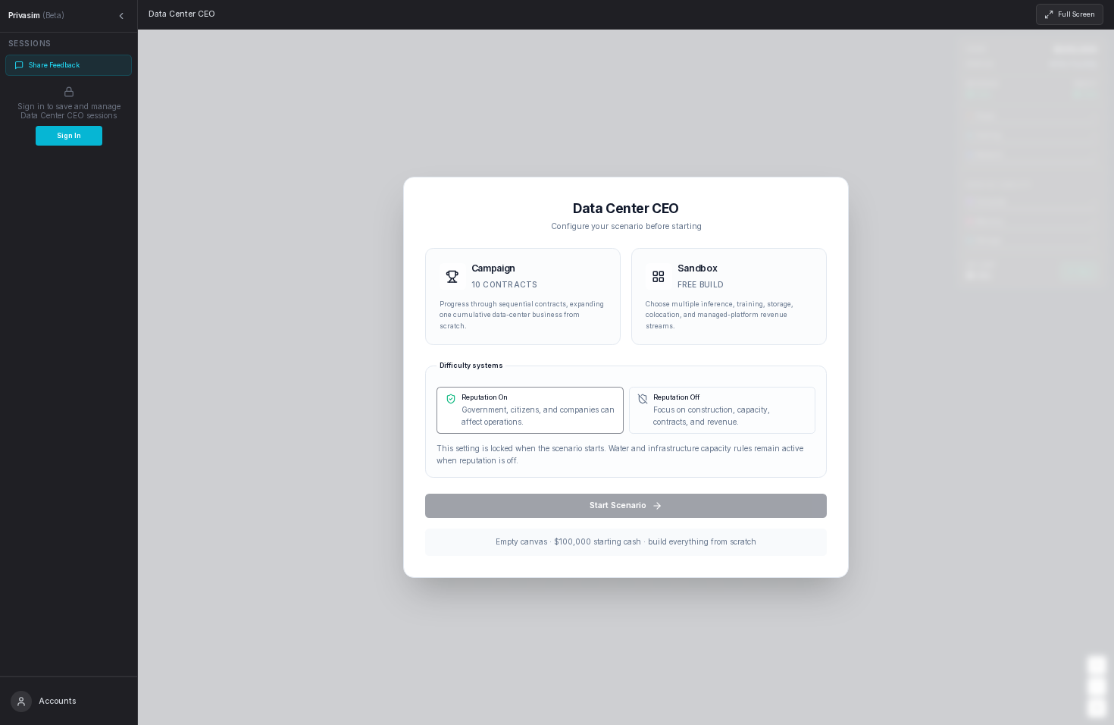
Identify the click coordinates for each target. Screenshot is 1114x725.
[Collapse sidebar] (122, 16)
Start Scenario (618, 505)
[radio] (523, 297)
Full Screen (1076, 14)
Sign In (69, 136)
